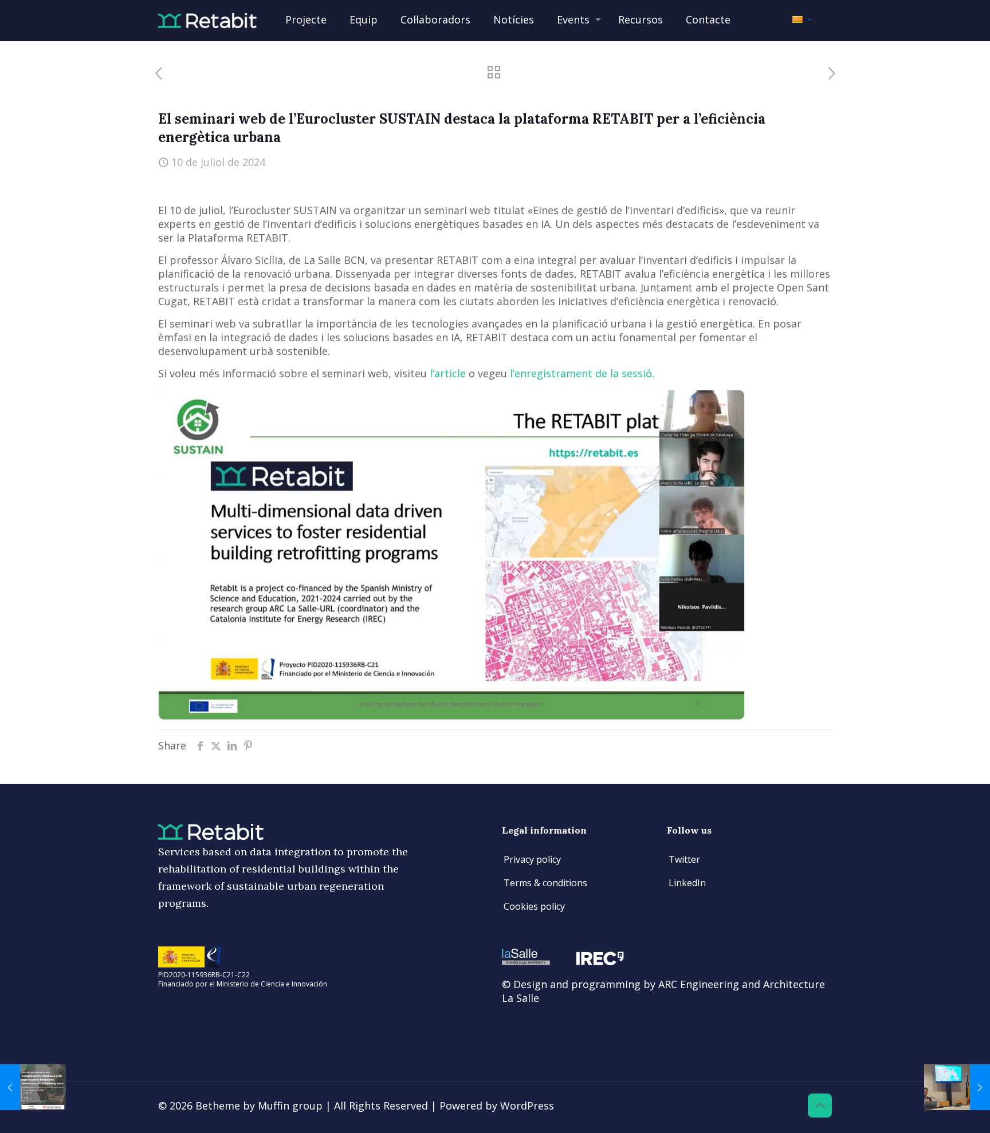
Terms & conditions (545, 883)
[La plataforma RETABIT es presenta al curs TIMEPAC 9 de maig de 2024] (33, 1087)
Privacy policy (532, 859)
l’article (449, 373)
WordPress (527, 1105)
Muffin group (290, 1105)
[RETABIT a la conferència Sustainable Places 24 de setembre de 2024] (957, 1087)
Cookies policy (534, 906)
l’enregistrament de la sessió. (582, 373)
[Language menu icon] (802, 19)
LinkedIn (687, 883)
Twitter (684, 859)
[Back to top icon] (820, 1105)
